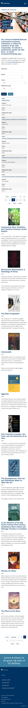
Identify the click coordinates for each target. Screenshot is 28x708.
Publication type (6, 85)
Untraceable (6, 352)
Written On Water (8, 571)
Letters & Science (8, 9)
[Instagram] (8, 673)
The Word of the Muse (10, 611)
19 (10, 203)
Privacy (3, 701)
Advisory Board (5, 682)
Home (3, 675)
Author (3, 74)
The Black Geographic (10, 313)
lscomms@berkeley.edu (11, 54)
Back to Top (24, 706)
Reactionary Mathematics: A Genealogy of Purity (13, 270)
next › (15, 203)
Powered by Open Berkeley (7, 695)
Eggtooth (5, 394)
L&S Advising (5, 685)
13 (6, 200)
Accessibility (4, 697)
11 (21, 197)
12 (24, 197)
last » (21, 203)
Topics (3, 80)
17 (21, 200)
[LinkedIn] (5, 673)
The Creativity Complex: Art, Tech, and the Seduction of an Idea (14, 436)
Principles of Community (8, 688)
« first (8, 197)
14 (10, 200)
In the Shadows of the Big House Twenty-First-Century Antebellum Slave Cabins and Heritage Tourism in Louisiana (14, 525)
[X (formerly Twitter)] (2, 673)
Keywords (4, 68)
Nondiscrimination (5, 699)
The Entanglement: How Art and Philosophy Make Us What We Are (13, 480)
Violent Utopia (5, 100)
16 (17, 200)
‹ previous (14, 197)
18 (25, 200)
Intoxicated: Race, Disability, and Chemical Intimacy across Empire (14, 229)
